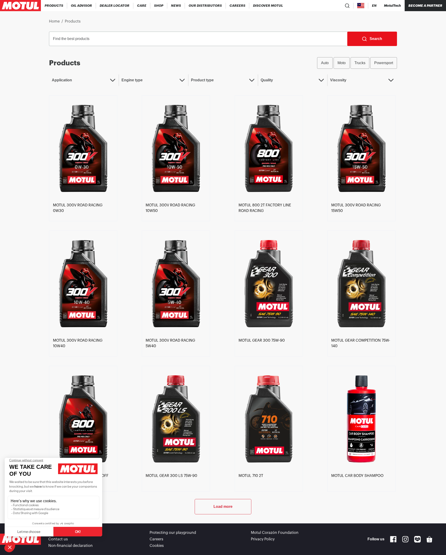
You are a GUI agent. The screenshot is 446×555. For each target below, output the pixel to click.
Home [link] (54, 21)
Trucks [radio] (359, 63)
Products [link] (73, 21)
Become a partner (425, 5)
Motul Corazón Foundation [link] (274, 533)
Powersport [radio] (383, 63)
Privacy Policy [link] (263, 539)
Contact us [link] (58, 539)
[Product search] (347, 5)
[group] (357, 63)
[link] (141, 5)
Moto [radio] (342, 63)
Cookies (157, 546)
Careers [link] (156, 539)
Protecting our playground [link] (173, 533)
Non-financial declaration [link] (70, 546)
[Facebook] (393, 539)
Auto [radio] (325, 63)
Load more (223, 507)
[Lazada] (417, 539)
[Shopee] (429, 539)
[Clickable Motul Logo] (20, 5)
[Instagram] (405, 539)
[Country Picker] (361, 5)
